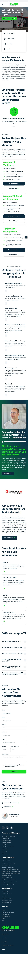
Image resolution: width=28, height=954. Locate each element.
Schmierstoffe (5, 849)
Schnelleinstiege (8, 857)
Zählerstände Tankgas (6, 875)
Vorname (4, 724)
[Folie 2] (14, 126)
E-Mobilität (4, 844)
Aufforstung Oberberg (7, 902)
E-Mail (3, 739)
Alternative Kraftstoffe (6, 842)
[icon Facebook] (11, 827)
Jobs (3, 920)
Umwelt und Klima (6, 891)
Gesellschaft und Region (7, 898)
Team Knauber (5, 896)
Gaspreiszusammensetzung (8, 867)
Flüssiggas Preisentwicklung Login (9, 881)
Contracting (4, 851)
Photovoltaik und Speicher (7, 846)
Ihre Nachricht (5, 754)
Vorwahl (4, 746)
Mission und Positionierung (8, 912)
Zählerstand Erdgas (6, 865)
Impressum (4, 938)
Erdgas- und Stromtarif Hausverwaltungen (11, 873)
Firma (3, 717)
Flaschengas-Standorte (7, 877)
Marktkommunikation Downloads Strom (11, 869)
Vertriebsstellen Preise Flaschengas (9, 879)
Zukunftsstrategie (5, 914)
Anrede (3, 710)
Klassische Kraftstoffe (6, 840)
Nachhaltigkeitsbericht (7, 900)
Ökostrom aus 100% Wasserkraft (9, 836)
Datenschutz (4, 941)
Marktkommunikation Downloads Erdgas (11, 871)
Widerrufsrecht (5, 934)
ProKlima (4, 853)
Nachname (4, 732)
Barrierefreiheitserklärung (7, 945)
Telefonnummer (14, 746)
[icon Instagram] (7, 827)
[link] (11, 803)
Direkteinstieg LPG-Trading (8, 884)
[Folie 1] (13, 126)
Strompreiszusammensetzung (8, 863)
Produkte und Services (7, 893)
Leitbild (3, 910)
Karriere (3, 918)
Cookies (3, 949)
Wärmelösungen (5, 838)
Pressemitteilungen (6, 916)
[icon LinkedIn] (3, 827)
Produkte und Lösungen (11, 833)
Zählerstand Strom (6, 861)
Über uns (5, 907)
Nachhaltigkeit (7, 888)
